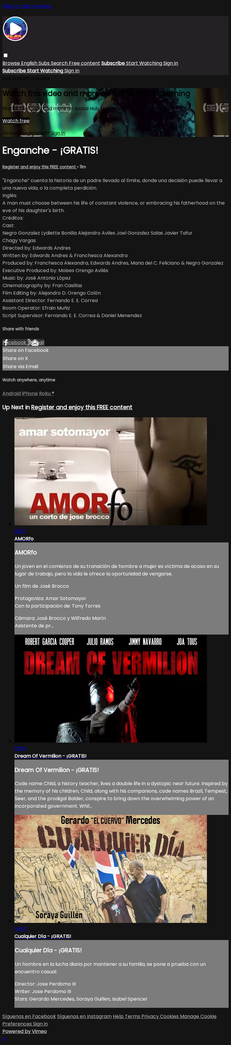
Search (60, 63)
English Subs (36, 63)
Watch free (15, 120)
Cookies (170, 1016)
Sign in (170, 63)
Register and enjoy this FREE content (39, 167)
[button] (6, 55)
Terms (133, 1016)
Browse (11, 63)
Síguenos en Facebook (29, 1016)
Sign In (71, 70)
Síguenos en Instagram (84, 1016)
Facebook (14, 342)
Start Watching (144, 63)
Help (119, 1016)
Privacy (150, 1016)
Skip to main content (27, 6)
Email (38, 342)
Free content (84, 63)
